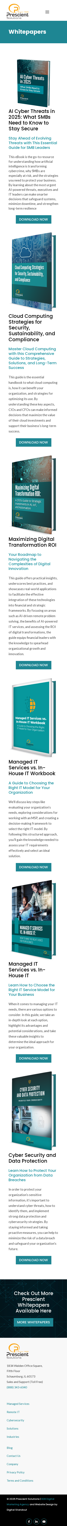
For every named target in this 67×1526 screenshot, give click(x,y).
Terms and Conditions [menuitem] (20, 1480)
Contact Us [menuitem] (13, 1455)
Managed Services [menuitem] (18, 1403)
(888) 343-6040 (17, 1387)
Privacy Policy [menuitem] (16, 1472)
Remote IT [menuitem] (13, 1412)
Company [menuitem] (12, 1464)
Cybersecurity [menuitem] (15, 1420)
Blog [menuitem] (10, 1447)
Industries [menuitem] (13, 1436)
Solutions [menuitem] (12, 1428)
